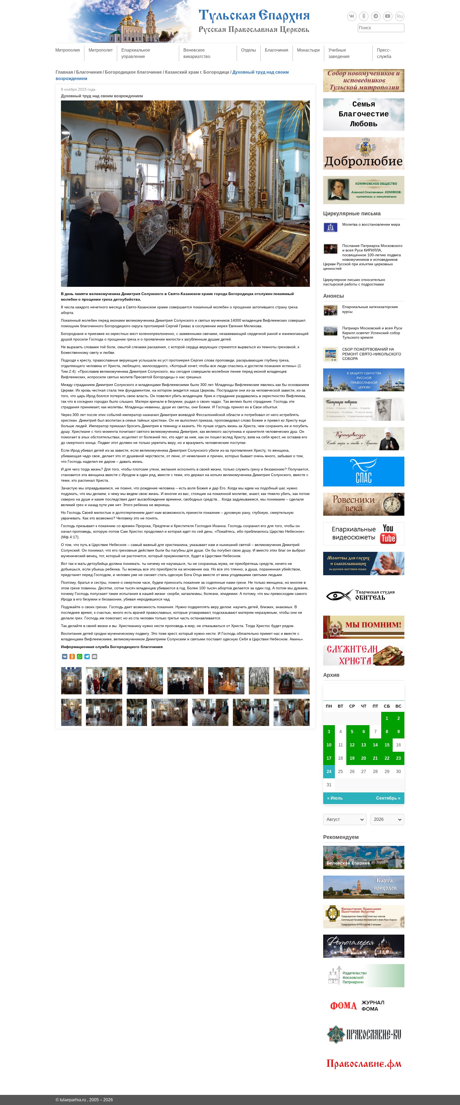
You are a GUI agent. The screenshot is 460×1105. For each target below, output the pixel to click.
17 (329, 758)
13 (363, 745)
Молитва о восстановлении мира (371, 224)
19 (352, 758)
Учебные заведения (339, 53)
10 (329, 745)
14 (375, 745)
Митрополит (101, 50)
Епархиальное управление (135, 53)
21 (375, 758)
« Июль (335, 798)
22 (387, 758)
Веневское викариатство (196, 53)
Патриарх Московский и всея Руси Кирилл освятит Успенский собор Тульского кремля (372, 332)
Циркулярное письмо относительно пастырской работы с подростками (354, 282)
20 (363, 758)
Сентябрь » (388, 798)
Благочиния (276, 50)
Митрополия (67, 50)
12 (352, 745)
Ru (400, 16)
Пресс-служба (384, 53)
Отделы (248, 50)
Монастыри (308, 50)
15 (387, 745)
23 (398, 758)
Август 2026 (363, 692)
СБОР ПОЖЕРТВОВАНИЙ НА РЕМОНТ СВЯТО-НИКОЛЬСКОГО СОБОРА (371, 354)
